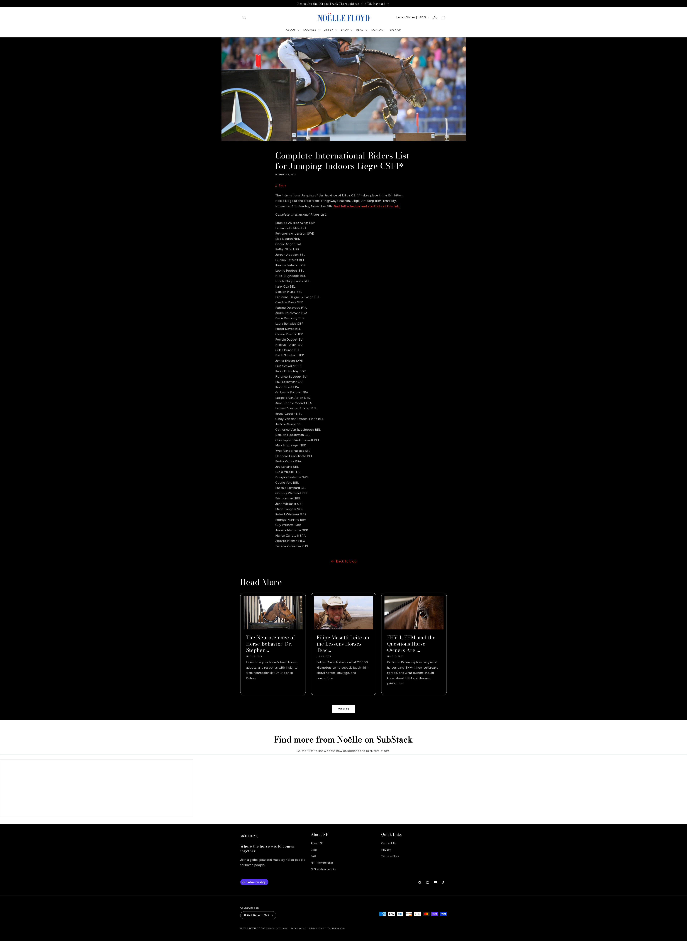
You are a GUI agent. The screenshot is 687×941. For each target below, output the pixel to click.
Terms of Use (390, 856)
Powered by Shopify (276, 928)
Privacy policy (316, 928)
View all (343, 709)
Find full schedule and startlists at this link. (366, 206)
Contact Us (388, 843)
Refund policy (298, 928)
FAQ (313, 856)
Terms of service (336, 928)
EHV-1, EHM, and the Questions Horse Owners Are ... (411, 643)
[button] (244, 17)
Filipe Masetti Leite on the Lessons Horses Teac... (342, 643)
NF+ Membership (322, 862)
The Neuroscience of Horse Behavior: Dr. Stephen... (270, 643)
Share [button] (282, 185)
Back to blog (346, 561)
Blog (314, 849)
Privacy (386, 849)
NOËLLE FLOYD (257, 928)
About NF (317, 843)
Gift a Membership (323, 869)
